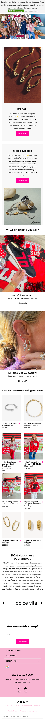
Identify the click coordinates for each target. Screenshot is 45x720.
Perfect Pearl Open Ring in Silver (10, 424)
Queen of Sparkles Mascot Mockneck (10, 503)
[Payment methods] (8, 667)
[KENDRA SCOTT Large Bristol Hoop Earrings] (11, 525)
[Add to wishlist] (20, 423)
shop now (22, 133)
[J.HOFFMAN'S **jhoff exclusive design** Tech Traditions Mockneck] (11, 446)
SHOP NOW (22, 180)
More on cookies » (31, 11)
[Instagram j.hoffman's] (27, 702)
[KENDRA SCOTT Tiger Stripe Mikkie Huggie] (33, 525)
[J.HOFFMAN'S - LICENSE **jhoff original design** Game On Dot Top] (33, 486)
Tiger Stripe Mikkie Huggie (32, 542)
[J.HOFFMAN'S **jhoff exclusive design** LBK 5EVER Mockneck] (33, 446)
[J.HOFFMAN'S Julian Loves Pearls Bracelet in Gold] (33, 408)
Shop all (22, 303)
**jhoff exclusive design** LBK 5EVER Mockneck (32, 464)
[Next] (41, 603)
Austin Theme (13, 711)
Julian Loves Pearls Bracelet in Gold (32, 424)
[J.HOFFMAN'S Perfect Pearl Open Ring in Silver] (11, 408)
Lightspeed (33, 711)
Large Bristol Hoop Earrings (10, 542)
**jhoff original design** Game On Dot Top (32, 504)
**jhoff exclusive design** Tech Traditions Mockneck (9, 465)
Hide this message (15, 11)
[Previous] (3, 603)
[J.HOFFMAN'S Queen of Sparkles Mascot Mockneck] (11, 486)
